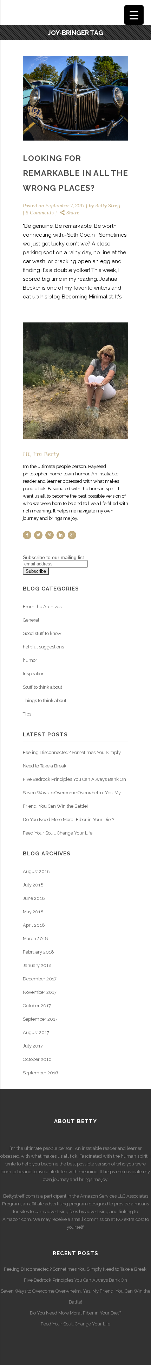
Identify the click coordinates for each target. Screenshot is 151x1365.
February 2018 (38, 952)
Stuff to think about (42, 687)
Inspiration (34, 673)
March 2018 (35, 938)
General (31, 620)
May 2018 (33, 911)
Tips (27, 714)
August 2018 (36, 871)
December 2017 (40, 978)
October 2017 (37, 1005)
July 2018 (33, 885)
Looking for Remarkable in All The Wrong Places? (75, 173)
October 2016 (37, 1059)
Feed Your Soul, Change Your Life (57, 833)
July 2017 (33, 1046)
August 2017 (36, 1032)
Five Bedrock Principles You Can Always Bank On (74, 779)
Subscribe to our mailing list (53, 557)
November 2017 (40, 992)
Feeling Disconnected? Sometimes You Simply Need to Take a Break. (75, 1269)
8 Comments (40, 212)
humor (30, 660)
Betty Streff (108, 205)
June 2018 (34, 898)
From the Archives (42, 606)
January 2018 (37, 965)
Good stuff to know (42, 633)
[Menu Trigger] (134, 15)
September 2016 (40, 1072)
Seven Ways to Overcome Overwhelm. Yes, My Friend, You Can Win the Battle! (75, 1296)
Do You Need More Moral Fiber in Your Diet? (68, 819)
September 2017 (40, 1019)
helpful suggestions (43, 646)
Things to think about (44, 700)
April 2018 (34, 925)
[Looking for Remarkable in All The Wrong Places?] (75, 98)
